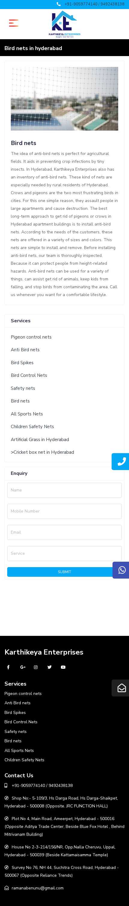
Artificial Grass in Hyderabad (40, 440)
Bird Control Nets (29, 375)
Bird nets (20, 401)
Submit (64, 572)
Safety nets (23, 388)
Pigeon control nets (31, 337)
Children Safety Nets (32, 427)
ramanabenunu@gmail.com (38, 888)
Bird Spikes (22, 363)
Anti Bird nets (25, 350)
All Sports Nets (27, 414)
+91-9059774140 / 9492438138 (94, 4)
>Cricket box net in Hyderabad (42, 452)
